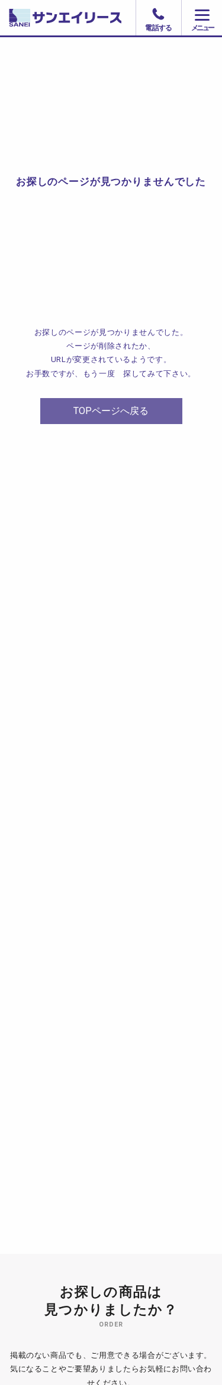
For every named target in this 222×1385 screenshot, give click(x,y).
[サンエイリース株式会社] (111, 17)
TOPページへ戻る (111, 410)
